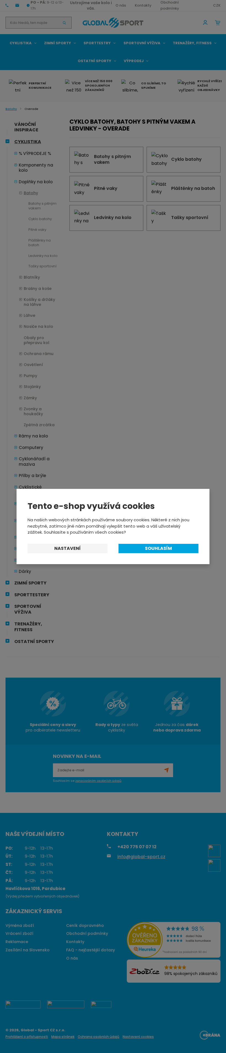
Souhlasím (158, 548)
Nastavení (67, 548)
